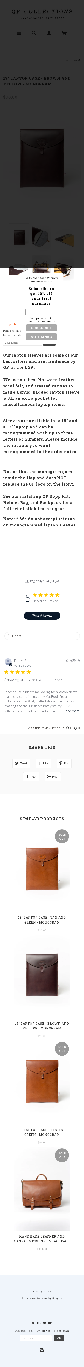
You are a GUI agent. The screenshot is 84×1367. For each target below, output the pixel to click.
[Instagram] (42, 1350)
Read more (71, 711)
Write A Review (42, 615)
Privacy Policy (42, 1291)
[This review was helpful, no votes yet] (67, 728)
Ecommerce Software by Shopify (42, 1298)
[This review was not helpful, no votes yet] (75, 728)
